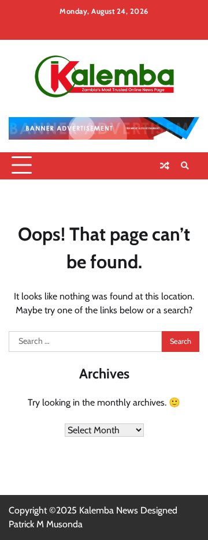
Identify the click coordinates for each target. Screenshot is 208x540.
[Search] (185, 165)
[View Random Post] (164, 165)
